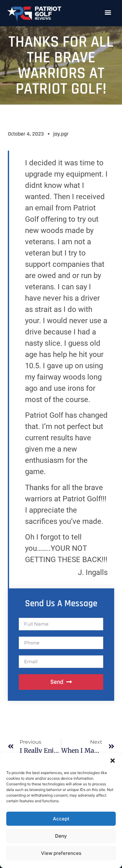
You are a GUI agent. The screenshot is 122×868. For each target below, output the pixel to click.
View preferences (61, 853)
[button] (112, 760)
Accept (61, 819)
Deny (61, 836)
